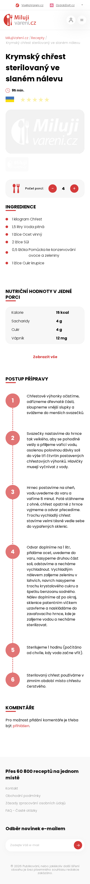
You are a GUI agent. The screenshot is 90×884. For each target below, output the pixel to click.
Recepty (38, 38)
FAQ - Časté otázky (21, 810)
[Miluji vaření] (20, 20)
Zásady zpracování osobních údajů (36, 803)
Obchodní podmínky (23, 795)
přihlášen (21, 726)
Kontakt (12, 788)
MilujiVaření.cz (17, 38)
